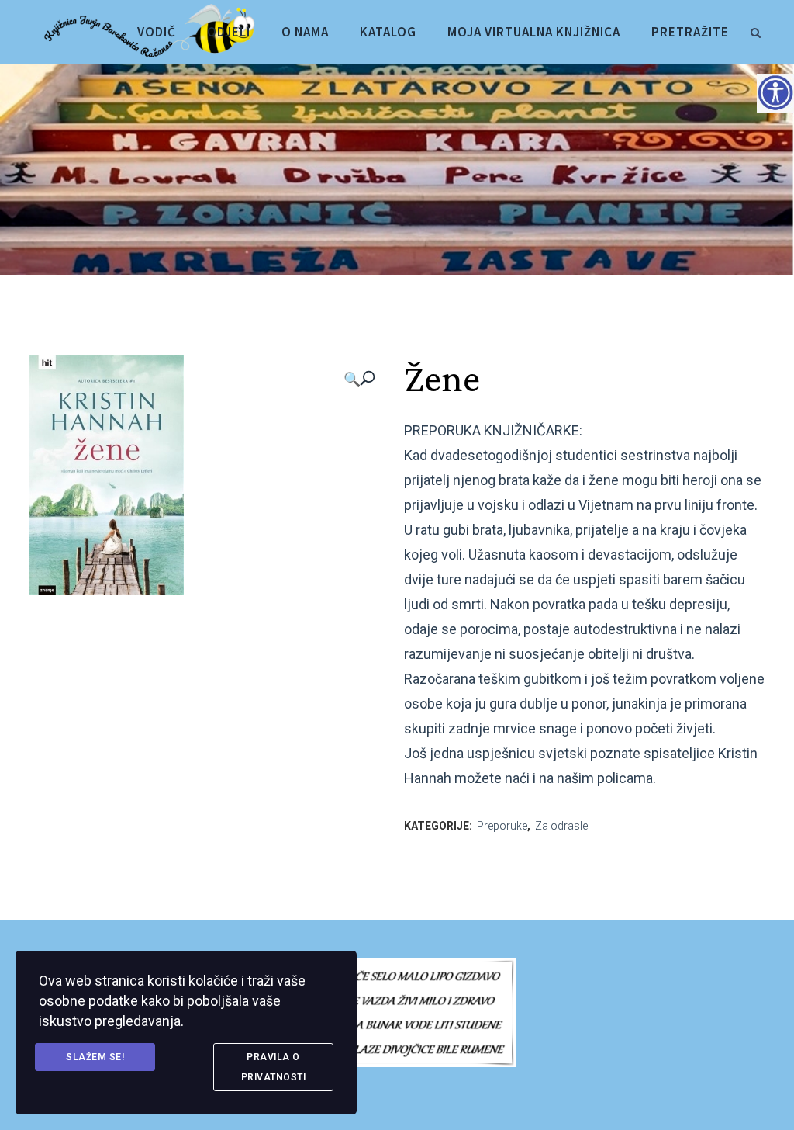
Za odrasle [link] (561, 826)
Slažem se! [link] (95, 1057)
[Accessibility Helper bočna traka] (775, 92)
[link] (755, 30)
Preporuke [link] (502, 826)
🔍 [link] (352, 379)
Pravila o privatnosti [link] (273, 1067)
